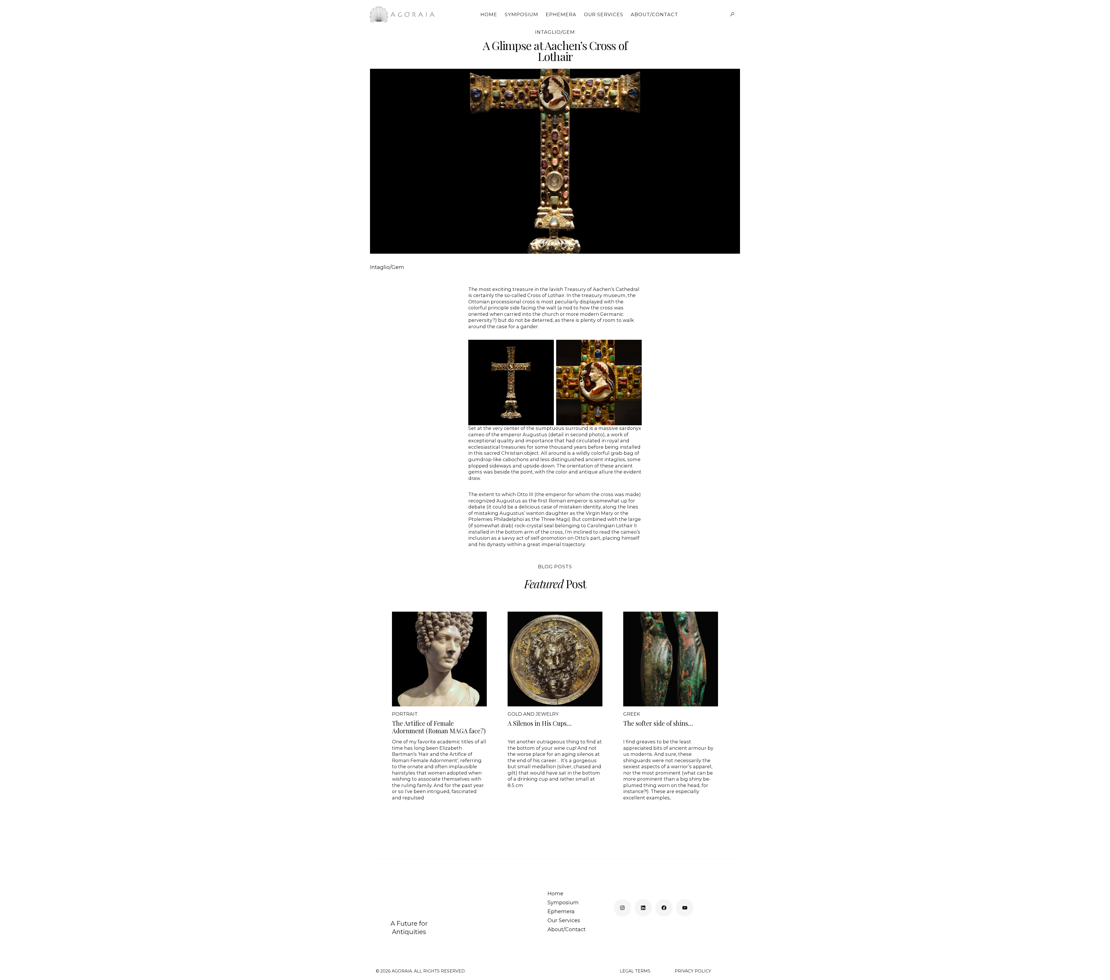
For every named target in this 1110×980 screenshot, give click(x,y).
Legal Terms (635, 971)
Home (488, 14)
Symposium (521, 14)
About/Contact (654, 14)
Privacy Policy (693, 971)
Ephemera (561, 14)
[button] (732, 14)
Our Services (604, 14)
